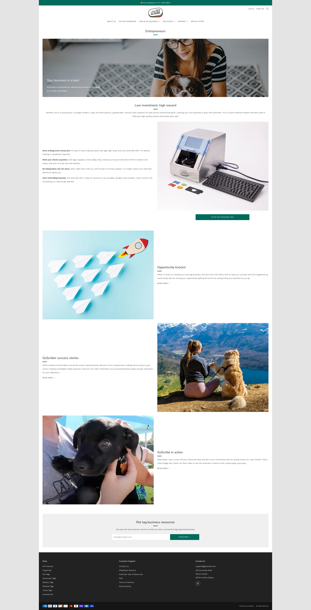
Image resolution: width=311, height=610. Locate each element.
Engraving (47, 570)
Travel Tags (47, 590)
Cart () (260, 9)
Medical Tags (48, 586)
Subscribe (183, 537)
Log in (251, 9)
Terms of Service (126, 582)
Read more (162, 283)
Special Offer (197, 21)
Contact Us (124, 566)
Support (182, 21)
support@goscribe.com (206, 566)
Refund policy (125, 586)
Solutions (168, 21)
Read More (48, 378)
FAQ (121, 578)
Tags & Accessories (148, 21)
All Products (48, 566)
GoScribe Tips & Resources (131, 574)
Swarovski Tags (49, 578)
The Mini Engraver (127, 21)
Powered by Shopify (246, 606)
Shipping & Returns (127, 570)
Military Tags (48, 582)
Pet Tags (46, 574)
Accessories (48, 594)
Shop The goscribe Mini (222, 217)
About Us (111, 21)
